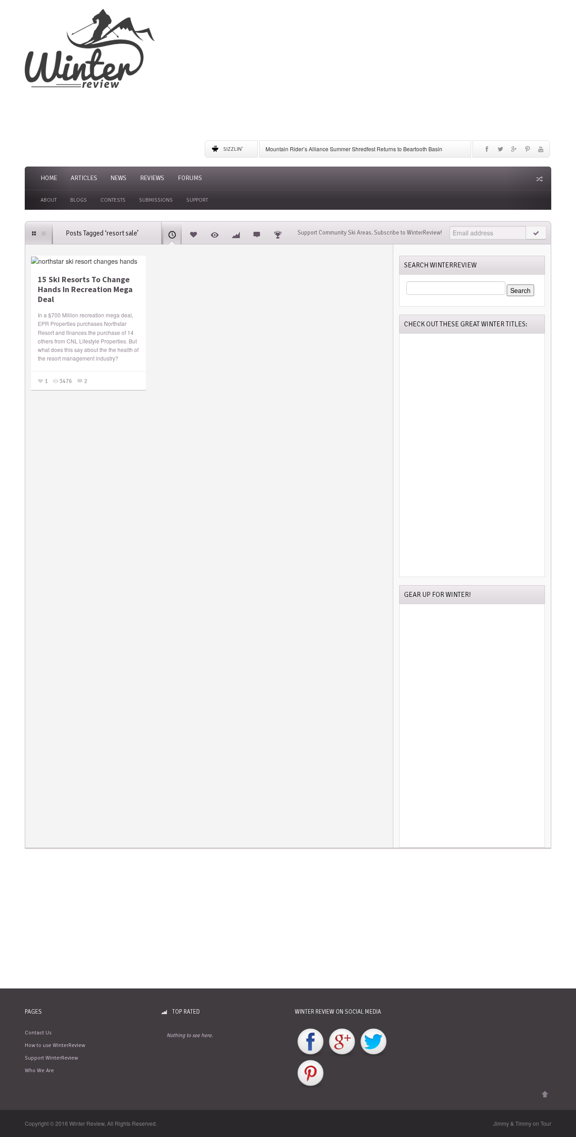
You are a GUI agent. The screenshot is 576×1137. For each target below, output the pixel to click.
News (118, 178)
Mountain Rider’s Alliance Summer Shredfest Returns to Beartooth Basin (354, 149)
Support (197, 200)
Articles (84, 178)
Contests (113, 200)
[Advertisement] (378, 72)
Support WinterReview (51, 1058)
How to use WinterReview (55, 1045)
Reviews (152, 178)
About (48, 200)
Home (48, 178)
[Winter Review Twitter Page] (373, 1042)
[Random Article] (538, 178)
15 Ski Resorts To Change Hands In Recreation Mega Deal (85, 289)
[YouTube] (541, 151)
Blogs (78, 200)
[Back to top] (545, 1094)
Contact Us (38, 1032)
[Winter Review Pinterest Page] (310, 1073)
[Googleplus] (514, 151)
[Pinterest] (527, 151)
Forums (190, 178)
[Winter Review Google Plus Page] (342, 1042)
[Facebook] (487, 151)
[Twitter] (500, 151)
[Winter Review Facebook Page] (310, 1042)
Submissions (156, 200)
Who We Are (39, 1070)
